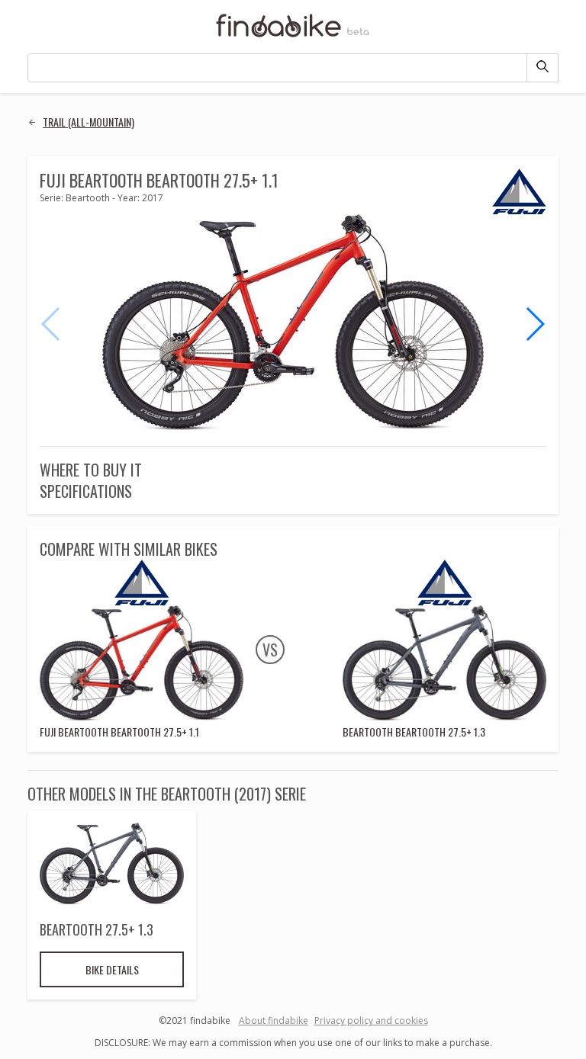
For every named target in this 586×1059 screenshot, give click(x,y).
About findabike (273, 1020)
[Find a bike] (293, 35)
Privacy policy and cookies (371, 1020)
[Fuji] (519, 210)
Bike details (112, 969)
